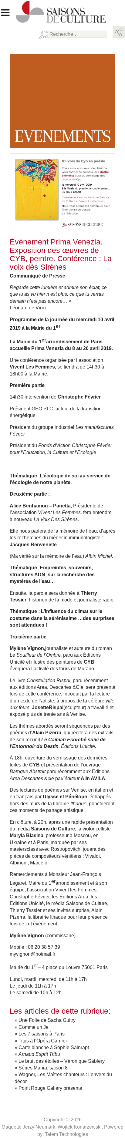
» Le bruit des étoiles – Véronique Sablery (60, 1061)
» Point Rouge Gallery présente (48, 1088)
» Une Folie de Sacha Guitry (45, 1020)
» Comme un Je (32, 1027)
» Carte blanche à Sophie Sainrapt (52, 1047)
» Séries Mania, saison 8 (41, 1067)
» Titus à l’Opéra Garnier (41, 1040)
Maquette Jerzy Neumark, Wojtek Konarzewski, (53, 1127)
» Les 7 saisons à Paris (40, 1033)
